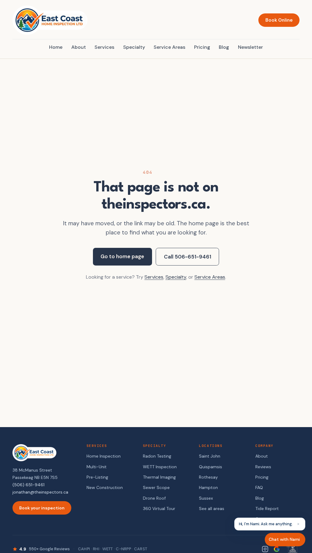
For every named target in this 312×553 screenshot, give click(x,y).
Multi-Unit (97, 466)
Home (55, 47)
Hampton (208, 487)
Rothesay (208, 477)
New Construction (105, 487)
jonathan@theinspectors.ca (40, 492)
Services (104, 47)
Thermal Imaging (159, 477)
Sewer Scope (156, 487)
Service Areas (169, 47)
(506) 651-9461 (28, 484)
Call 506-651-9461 (187, 256)
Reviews (263, 466)
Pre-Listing (97, 477)
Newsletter (250, 47)
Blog (224, 47)
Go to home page (122, 256)
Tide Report (267, 508)
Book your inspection (42, 508)
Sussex (206, 498)
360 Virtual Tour (159, 508)
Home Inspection (104, 456)
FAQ (259, 487)
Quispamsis (210, 466)
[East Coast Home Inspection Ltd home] (49, 20)
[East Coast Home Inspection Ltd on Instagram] (265, 549)
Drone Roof (154, 498)
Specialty (134, 47)
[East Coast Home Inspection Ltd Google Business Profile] (276, 549)
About (78, 47)
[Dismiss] (298, 524)
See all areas (211, 508)
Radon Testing (157, 456)
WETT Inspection (160, 466)
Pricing (202, 47)
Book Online (278, 20)
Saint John (209, 456)
